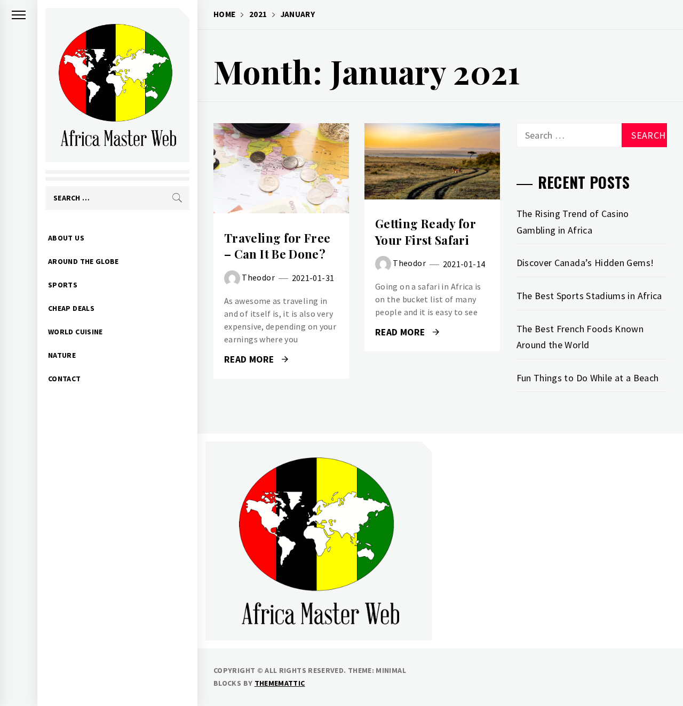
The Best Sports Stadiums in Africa (589, 296)
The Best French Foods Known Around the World (580, 337)
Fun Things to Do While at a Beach (588, 378)
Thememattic (280, 683)
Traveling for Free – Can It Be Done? (277, 246)
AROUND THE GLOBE (83, 261)
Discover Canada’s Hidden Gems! (585, 262)
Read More (281, 168)
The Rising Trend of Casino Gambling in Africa (573, 221)
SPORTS (62, 285)
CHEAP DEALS (71, 308)
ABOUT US (66, 238)
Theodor (258, 277)
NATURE (62, 355)
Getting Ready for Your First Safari (425, 231)
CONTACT (64, 378)
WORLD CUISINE (75, 331)
